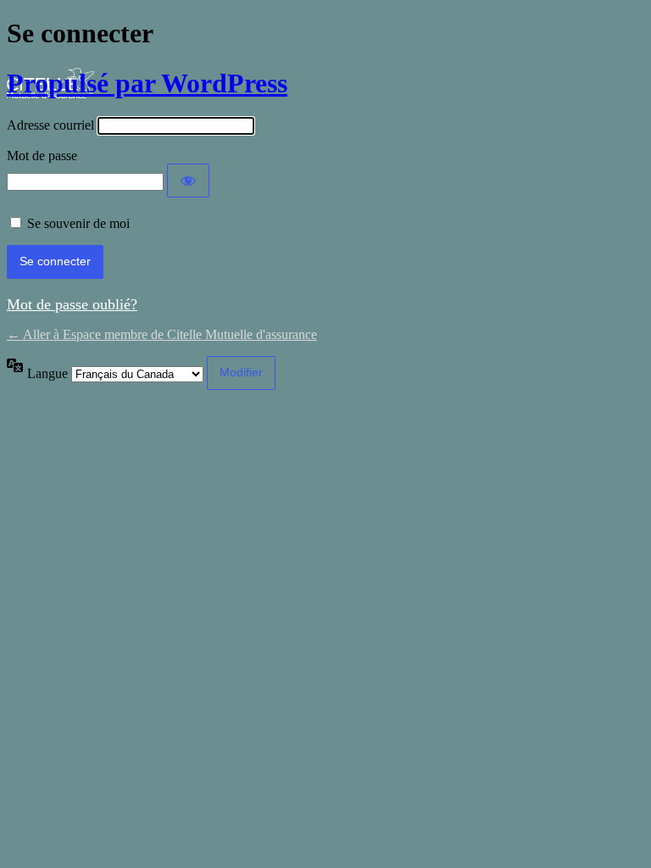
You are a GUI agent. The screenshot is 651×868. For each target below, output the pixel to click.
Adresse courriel (50, 125)
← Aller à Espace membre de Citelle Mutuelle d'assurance (162, 334)
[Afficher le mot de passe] (188, 181)
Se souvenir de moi (78, 223)
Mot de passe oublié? (72, 304)
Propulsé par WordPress (147, 83)
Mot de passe (42, 155)
